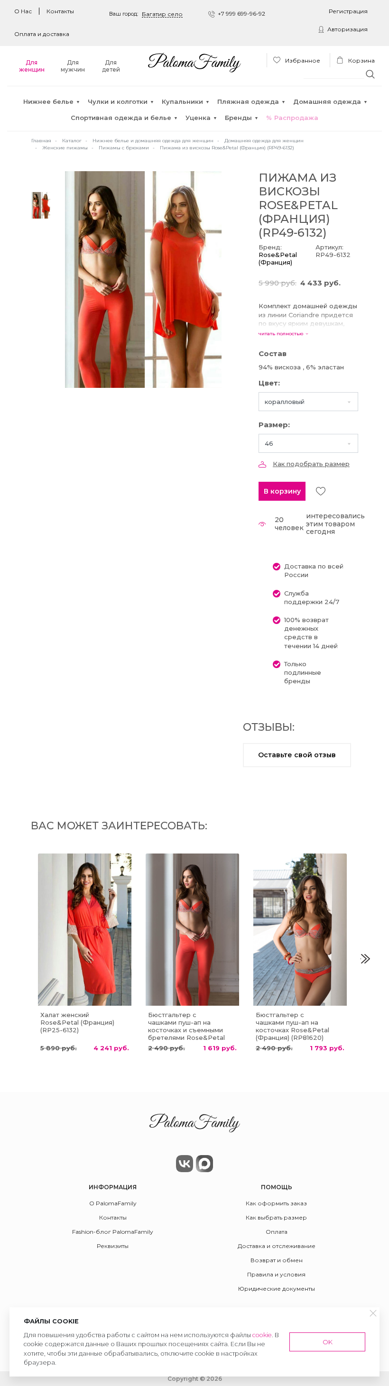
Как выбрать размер (276, 1217)
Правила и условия (276, 1274)
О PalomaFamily (113, 1203)
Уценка (198, 117)
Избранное (302, 60)
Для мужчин (73, 66)
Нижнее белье (48, 101)
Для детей (111, 66)
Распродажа (296, 117)
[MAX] (204, 1163)
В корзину (282, 491)
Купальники (182, 101)
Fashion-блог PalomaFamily (112, 1231)
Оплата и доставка (41, 33)
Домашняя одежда (327, 101)
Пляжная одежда (248, 101)
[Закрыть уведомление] (373, 1313)
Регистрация (348, 11)
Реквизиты (113, 1245)
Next (365, 959)
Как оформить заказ (276, 1203)
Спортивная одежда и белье (121, 117)
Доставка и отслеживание (276, 1245)
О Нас (23, 11)
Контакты (60, 11)
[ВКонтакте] (184, 1163)
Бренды (238, 117)
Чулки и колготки (118, 101)
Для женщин (32, 66)
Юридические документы (276, 1288)
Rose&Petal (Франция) (278, 258)
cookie (262, 1335)
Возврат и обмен (276, 1260)
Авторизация (347, 29)
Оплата (276, 1231)
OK (328, 1342)
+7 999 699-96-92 (241, 13)
